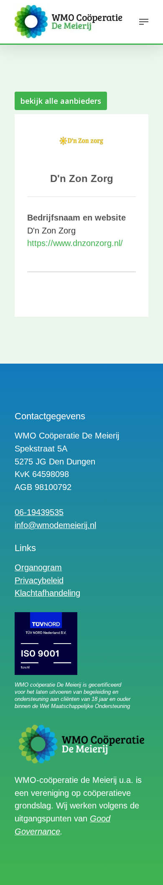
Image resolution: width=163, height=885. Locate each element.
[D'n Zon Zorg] (81, 143)
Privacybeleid (39, 580)
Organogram (38, 567)
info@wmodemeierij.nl (55, 525)
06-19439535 (39, 512)
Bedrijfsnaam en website (76, 217)
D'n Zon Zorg (81, 178)
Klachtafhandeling (47, 593)
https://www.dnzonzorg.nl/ (75, 243)
